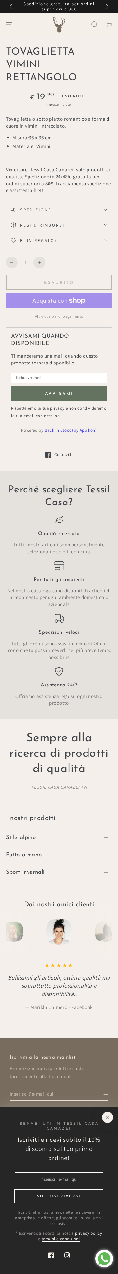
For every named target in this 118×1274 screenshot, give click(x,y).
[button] (94, 24)
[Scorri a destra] (106, 6)
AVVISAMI (59, 394)
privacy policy (88, 1233)
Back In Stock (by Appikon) (71, 430)
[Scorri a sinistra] (11, 6)
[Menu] (9, 24)
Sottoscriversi (59, 1196)
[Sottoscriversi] (105, 1094)
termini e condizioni (61, 1239)
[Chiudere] (107, 1117)
